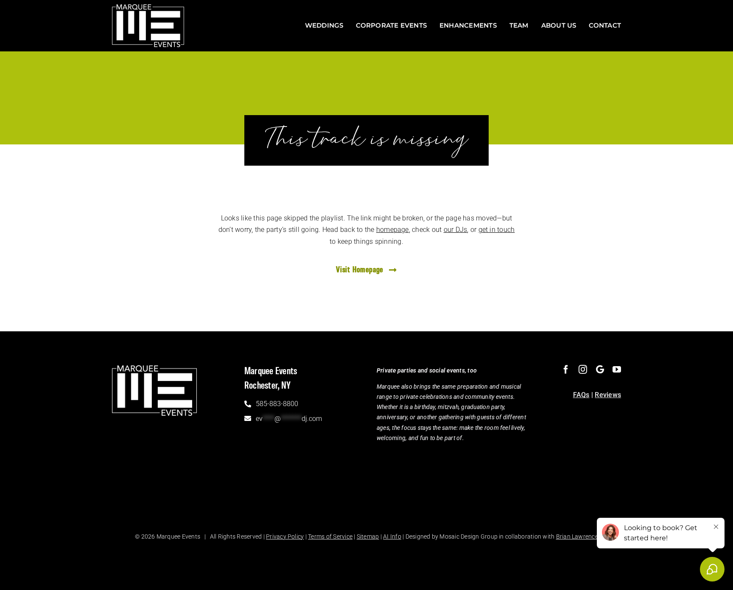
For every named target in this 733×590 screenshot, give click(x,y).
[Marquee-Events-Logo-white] (148, 7)
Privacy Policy (285, 536)
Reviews (608, 395)
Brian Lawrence (577, 536)
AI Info (392, 536)
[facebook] (566, 369)
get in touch (496, 230)
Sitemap (368, 536)
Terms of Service (330, 536)
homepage (392, 230)
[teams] (600, 369)
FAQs (581, 395)
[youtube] (617, 369)
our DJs (455, 230)
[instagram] (583, 369)
